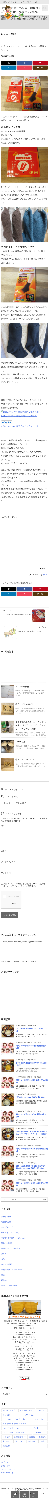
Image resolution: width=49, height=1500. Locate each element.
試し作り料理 (6, 1243)
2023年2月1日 (22, 686)
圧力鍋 (32, 1437)
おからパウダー (26, 1410)
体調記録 (37, 1432)
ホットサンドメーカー (11, 1428)
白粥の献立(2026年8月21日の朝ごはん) (30, 1097)
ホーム (5, 34)
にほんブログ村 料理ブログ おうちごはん (20, 426)
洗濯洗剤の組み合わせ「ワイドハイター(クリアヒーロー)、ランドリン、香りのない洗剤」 (30, 725)
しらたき (40, 1410)
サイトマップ (19, 2)
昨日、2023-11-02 (24, 704)
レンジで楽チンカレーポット (14, 1432)
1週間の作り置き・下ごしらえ (13, 1238)
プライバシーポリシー (33, 2)
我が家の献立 (6, 1216)
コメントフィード (8, 1469)
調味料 (4, 1254)
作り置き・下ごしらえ (10, 1232)
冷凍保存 (6, 1437)
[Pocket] (24, 68)
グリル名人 (29, 1415)
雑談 (14, 34)
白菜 (42, 1441)
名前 (3, 851)
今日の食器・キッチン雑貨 (11, 1269)
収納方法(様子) (20, 1437)
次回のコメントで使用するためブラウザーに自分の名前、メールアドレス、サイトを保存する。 (24, 885)
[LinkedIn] (8, 68)
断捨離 (4, 1280)
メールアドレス (8, 862)
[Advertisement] (22, 542)
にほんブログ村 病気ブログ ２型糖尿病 (19, 415)
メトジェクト (35, 1428)
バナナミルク (21, 741)
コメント (4, 826)
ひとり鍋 (6, 1415)
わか (45, 574)
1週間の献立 (6, 1222)
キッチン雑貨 (6, 1264)
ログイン (4, 1462)
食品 (3, 1259)
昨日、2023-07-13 (24, 759)
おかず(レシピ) (7, 1227)
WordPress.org (7, 1473)
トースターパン (37, 1419)
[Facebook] (24, 63)
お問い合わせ (7, 2)
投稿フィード (6, 1466)
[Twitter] (8, 63)
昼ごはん (6, 1441)
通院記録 (6, 1446)
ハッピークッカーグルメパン (14, 1423)
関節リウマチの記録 (9, 1285)
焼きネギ (31, 1441)
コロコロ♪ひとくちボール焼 (14, 1419)
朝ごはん (18, 1441)
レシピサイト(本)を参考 (10, 1248)
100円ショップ (9, 1410)
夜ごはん (42, 1437)
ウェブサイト (6, 873)
